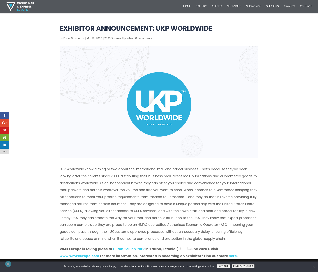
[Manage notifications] (8, 264)
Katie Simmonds (73, 38)
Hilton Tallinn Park (129, 249)
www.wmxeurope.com (79, 256)
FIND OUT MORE (243, 266)
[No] (313, 267)
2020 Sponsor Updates (118, 38)
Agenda (217, 6)
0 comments (143, 38)
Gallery (201, 6)
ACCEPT (223, 266)
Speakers (272, 6)
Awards (289, 6)
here (233, 256)
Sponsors (234, 6)
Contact (306, 6)
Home (187, 6)
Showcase (253, 6)
